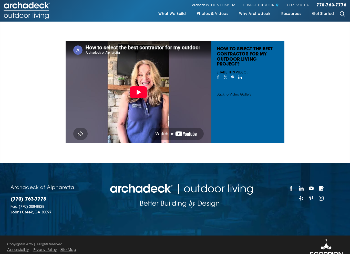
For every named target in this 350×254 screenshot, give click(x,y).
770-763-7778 (331, 5)
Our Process (298, 5)
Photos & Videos (212, 14)
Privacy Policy (45, 250)
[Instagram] (321, 198)
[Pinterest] (311, 198)
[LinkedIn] (301, 188)
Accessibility (18, 250)
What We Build (172, 14)
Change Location (259, 5)
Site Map (68, 250)
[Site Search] (342, 15)
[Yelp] (301, 198)
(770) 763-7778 (28, 199)
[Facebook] (291, 188)
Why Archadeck (254, 14)
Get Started (323, 14)
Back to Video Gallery (234, 94)
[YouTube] (311, 188)
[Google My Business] (321, 188)
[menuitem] (172, 14)
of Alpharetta (214, 5)
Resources (291, 14)
